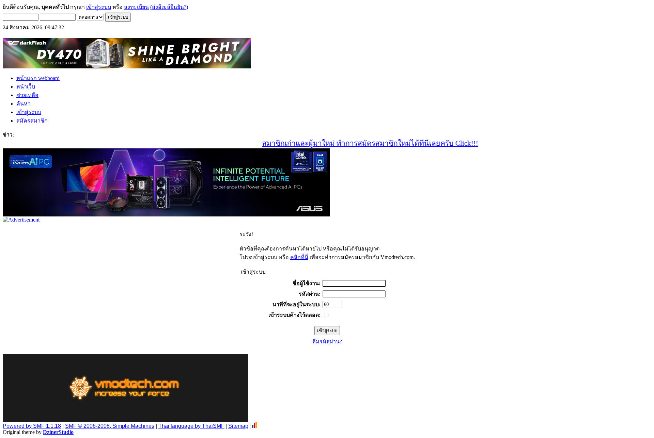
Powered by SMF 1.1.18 (32, 426)
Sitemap (238, 426)
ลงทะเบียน (136, 7)
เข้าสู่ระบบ (98, 7)
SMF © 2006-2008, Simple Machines (109, 426)
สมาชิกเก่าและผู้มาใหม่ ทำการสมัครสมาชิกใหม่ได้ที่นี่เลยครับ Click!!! (359, 143)
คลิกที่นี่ (299, 257)
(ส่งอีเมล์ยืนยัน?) (169, 7)
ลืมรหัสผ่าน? (327, 341)
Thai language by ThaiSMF (191, 426)
